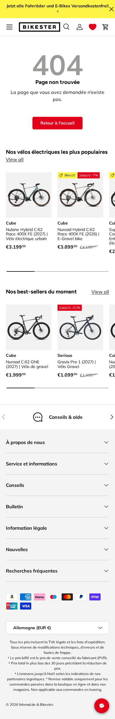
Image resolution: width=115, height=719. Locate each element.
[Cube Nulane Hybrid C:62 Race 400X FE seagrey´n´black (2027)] (29, 195)
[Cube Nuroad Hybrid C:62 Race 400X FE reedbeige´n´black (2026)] (80, 195)
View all (15, 159)
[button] (92, 27)
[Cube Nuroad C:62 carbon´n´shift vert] (29, 327)
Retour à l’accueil (57, 123)
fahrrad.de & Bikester (36, 704)
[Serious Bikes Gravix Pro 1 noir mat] (80, 327)
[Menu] (9, 27)
